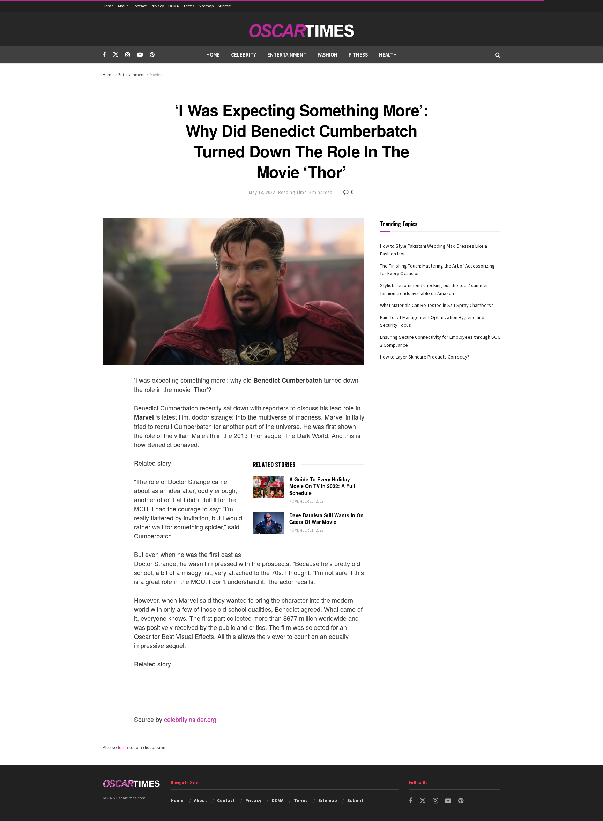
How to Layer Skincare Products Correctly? (424, 357)
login (123, 747)
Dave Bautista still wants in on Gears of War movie (326, 519)
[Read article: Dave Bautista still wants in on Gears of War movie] (268, 523)
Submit (224, 5)
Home (108, 5)
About (123, 5)
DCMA (173, 5)
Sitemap (206, 5)
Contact (139, 5)
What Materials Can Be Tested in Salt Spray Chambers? (436, 305)
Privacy (157, 5)
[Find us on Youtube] (140, 54)
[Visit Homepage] (301, 28)
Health (388, 54)
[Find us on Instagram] (127, 54)
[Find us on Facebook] (104, 54)
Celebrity (243, 54)
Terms (188, 5)
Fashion (327, 54)
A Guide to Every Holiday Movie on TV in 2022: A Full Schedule (322, 486)
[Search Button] (497, 54)
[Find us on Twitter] (115, 54)
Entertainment (286, 54)
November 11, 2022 (306, 530)
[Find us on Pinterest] (152, 54)
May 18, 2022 (262, 192)
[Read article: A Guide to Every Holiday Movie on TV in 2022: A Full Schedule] (268, 487)
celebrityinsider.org (190, 719)
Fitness (358, 54)
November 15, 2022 (306, 501)
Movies (156, 74)
